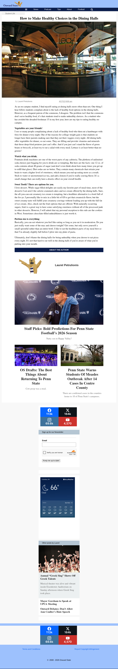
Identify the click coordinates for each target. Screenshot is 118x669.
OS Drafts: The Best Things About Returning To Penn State (36, 376)
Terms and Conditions (31, 649)
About (69, 9)
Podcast (47, 9)
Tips (59, 9)
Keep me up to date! (51, 461)
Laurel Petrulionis (25, 101)
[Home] (12, 6)
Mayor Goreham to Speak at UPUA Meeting (55, 602)
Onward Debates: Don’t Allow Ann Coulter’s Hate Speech (56, 610)
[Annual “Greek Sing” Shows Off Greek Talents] (59, 573)
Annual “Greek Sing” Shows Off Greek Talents (57, 577)
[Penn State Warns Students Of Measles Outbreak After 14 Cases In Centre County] (82, 365)
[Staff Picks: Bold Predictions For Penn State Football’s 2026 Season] (59, 323)
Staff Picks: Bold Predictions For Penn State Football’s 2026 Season (59, 331)
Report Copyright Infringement (87, 649)
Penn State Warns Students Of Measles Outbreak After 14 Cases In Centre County (82, 378)
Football (81, 9)
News (36, 9)
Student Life (10, 14)
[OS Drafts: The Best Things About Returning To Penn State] (36, 365)
